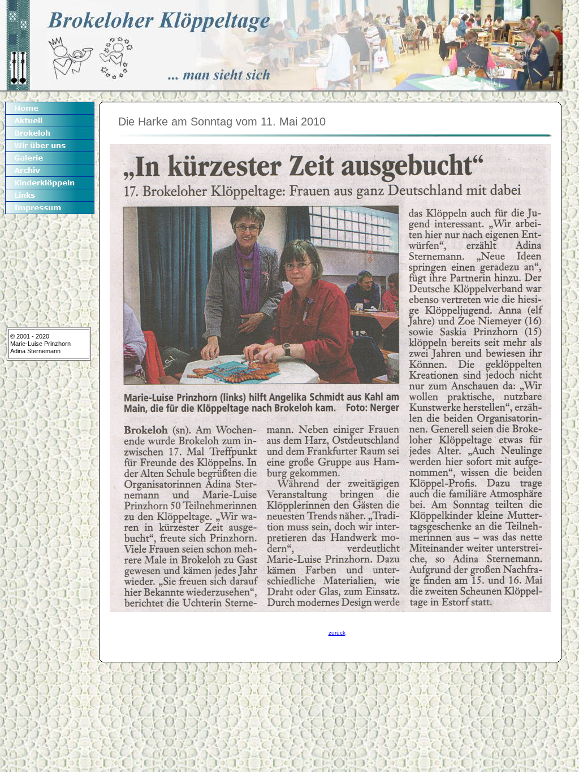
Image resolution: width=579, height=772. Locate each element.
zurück (337, 633)
